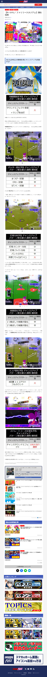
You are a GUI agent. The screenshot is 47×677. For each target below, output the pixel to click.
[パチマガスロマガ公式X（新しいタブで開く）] (25, 669)
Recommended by (34, 517)
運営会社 (29, 672)
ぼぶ (10, 17)
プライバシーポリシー (18, 672)
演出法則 (16, 9)
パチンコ (7, 9)
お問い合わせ (10, 672)
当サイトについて (36, 672)
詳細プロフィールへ (28, 477)
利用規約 (25, 672)
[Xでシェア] (17, 570)
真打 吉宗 (8, 534)
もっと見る (40, 562)
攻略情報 (11, 9)
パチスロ (22, 525)
